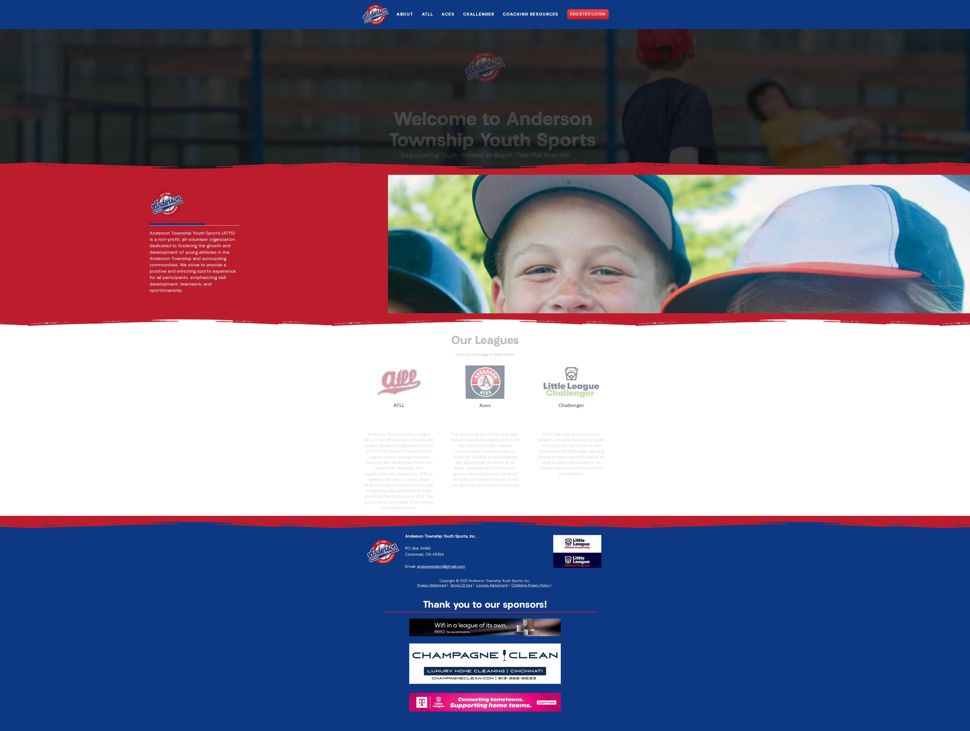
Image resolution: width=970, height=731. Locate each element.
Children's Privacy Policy (530, 585)
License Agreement (491, 585)
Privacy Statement (431, 585)
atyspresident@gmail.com (441, 567)
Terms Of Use (461, 585)
